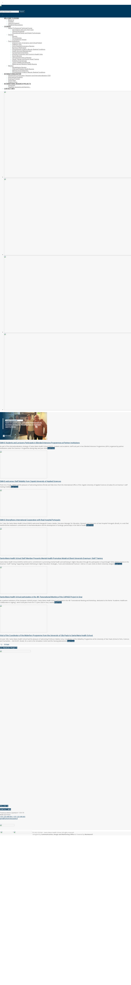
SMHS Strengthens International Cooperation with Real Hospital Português (30, 520)
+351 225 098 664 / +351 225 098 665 (12, 817)
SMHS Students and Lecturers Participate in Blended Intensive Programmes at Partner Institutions (40, 443)
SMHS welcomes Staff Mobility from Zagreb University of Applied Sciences (30, 481)
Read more (51, 448)
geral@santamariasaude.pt (9, 819)
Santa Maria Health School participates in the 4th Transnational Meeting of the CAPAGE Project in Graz (41, 597)
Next (7, 644)
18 (5, 644)
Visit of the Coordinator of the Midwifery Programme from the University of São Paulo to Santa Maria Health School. (46, 635)
